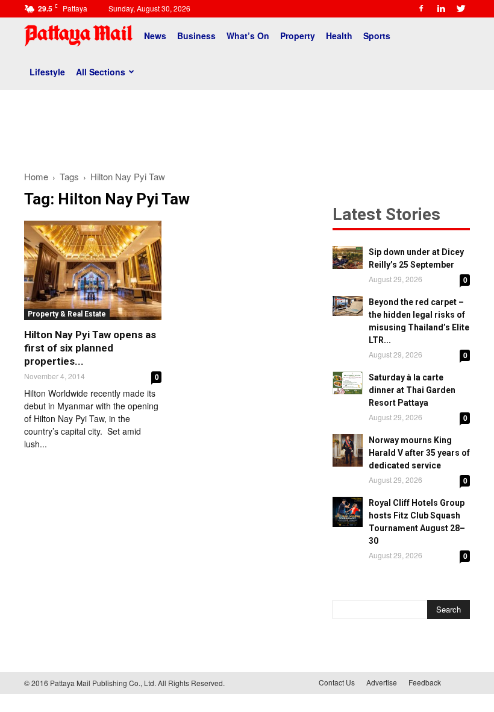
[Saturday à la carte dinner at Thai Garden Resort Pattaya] (348, 382)
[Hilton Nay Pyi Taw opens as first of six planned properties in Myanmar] (92, 270)
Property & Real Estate (67, 314)
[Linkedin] (441, 8)
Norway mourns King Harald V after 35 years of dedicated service (419, 452)
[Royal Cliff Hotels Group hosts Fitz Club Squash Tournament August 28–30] (348, 512)
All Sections (100, 72)
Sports (376, 36)
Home (36, 176)
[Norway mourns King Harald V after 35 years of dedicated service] (348, 450)
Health (339, 36)
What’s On (248, 36)
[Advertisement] (247, 125)
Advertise (381, 682)
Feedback (424, 682)
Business (196, 36)
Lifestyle (47, 72)
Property (297, 36)
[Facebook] (421, 8)
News (155, 36)
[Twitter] (461, 8)
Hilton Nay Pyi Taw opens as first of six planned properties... (90, 348)
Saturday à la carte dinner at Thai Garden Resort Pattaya (412, 390)
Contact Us (337, 682)
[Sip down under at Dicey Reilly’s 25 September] (348, 257)
